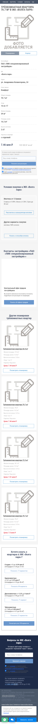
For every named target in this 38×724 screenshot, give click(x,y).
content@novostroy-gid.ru (9, 719)
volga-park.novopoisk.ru (8, 696)
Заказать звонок (19, 661)
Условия (20, 2)
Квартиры (13, 2)
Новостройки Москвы (26, 704)
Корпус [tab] (28, 53)
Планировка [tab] (10, 53)
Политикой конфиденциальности (21, 169)
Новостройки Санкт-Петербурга (11, 704)
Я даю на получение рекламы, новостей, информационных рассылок (16, 172)
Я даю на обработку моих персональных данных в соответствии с (19, 169)
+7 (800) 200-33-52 (11, 684)
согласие (9, 168)
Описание (5, 2)
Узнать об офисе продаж (19, 302)
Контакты (27, 2)
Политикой (6, 713)
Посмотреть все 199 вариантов (19, 623)
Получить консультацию (19, 164)
